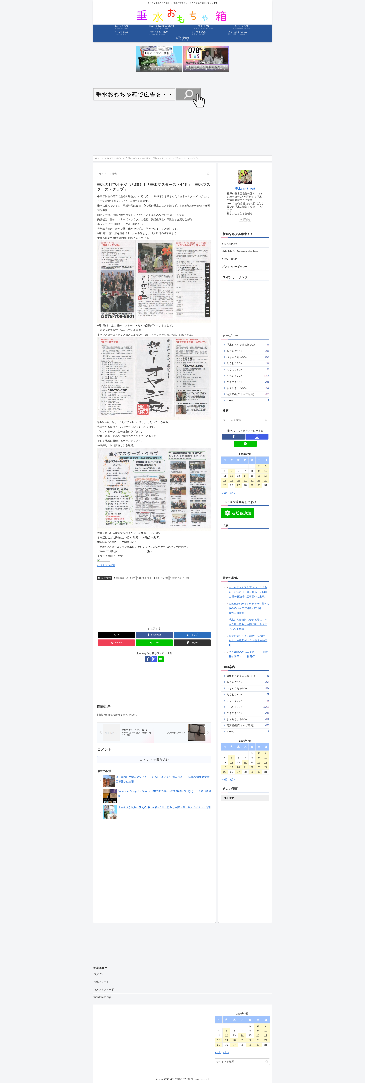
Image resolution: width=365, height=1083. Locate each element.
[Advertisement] (178, 131)
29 (252, 485)
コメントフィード (104, 989)
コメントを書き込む (154, 759)
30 (258, 485)
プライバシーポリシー (235, 266)
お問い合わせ (229, 258)
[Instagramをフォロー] (154, 659)
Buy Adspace (229, 243)
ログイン (99, 974)
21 (245, 480)
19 (231, 480)
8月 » (233, 492)
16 (258, 475)
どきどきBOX (105, 578)
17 (265, 475)
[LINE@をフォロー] (161, 659)
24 (265, 480)
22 (252, 480)
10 (265, 471)
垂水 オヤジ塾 (162, 578)
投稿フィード (101, 981)
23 (258, 480)
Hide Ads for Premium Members (240, 251)
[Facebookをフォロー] (148, 659)
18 (224, 480)
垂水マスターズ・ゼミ (180, 578)
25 (224, 485)
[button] (208, 174)
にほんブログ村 (106, 565)
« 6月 (224, 492)
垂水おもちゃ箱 (245, 188)
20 (238, 480)
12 (231, 475)
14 (245, 475)
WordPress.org (102, 997)
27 (238, 485)
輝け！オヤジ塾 (145, 578)
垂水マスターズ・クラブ (125, 578)
